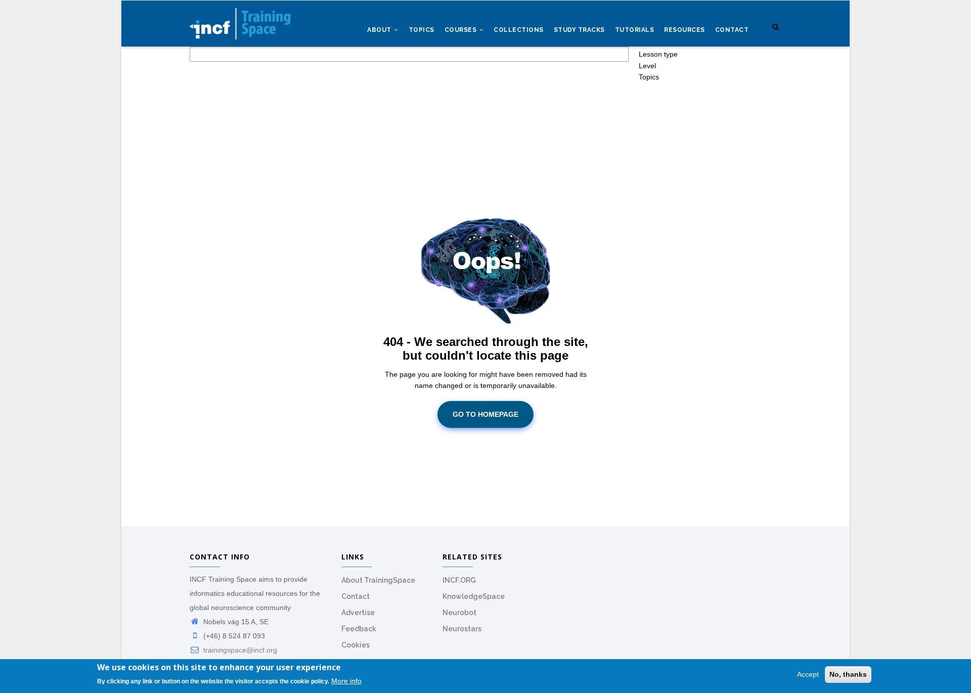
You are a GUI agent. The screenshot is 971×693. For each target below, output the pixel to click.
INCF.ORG (459, 580)
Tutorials (634, 29)
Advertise (358, 613)
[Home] (240, 21)
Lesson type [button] (658, 54)
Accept (808, 674)
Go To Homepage (485, 414)
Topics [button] (649, 77)
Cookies (355, 645)
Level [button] (647, 66)
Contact (732, 29)
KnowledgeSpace (474, 596)
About (380, 29)
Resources (684, 29)
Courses (461, 29)
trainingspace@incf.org (239, 650)
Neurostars (462, 629)
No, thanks (848, 674)
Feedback (358, 629)
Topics (421, 29)
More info (346, 681)
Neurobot (459, 613)
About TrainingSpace (378, 580)
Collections (519, 29)
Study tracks (579, 29)
